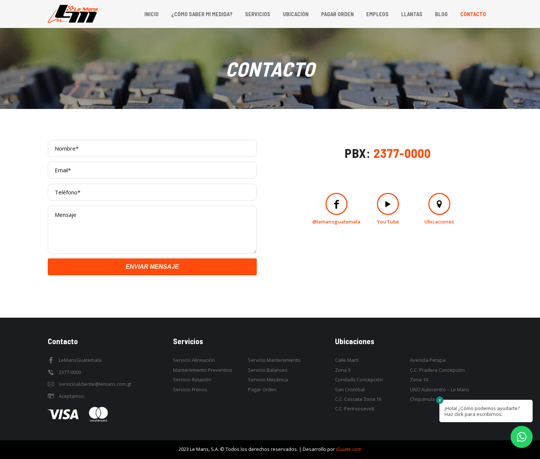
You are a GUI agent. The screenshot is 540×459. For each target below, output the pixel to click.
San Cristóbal (350, 389)
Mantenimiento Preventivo (202, 370)
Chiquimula (422, 399)
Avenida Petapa (428, 360)
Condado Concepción (359, 379)
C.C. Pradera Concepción (437, 370)
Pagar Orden (262, 389)
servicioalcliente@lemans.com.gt (95, 384)
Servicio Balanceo (268, 370)
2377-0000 (402, 152)
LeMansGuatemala (80, 360)
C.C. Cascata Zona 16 (358, 399)
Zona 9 (342, 370)
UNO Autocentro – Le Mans (439, 389)
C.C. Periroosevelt (354, 408)
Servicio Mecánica (268, 379)
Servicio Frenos (190, 389)
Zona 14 (419, 379)
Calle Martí (347, 360)
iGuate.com (348, 449)
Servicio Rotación (192, 379)
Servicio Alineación (194, 360)
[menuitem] (151, 14)
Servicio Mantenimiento (274, 360)
